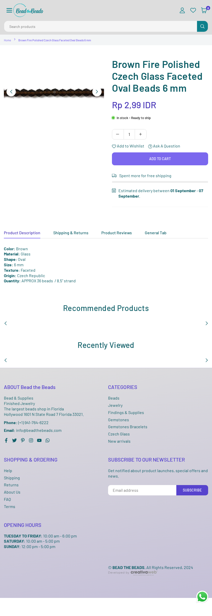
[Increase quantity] (140, 134)
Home (7, 40)
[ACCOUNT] (182, 10)
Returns (11, 484)
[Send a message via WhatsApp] (202, 597)
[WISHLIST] (193, 10)
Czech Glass (119, 433)
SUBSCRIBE (192, 490)
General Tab (155, 232)
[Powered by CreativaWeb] (133, 579)
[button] (9, 10)
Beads (113, 397)
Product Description (22, 232)
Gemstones (118, 419)
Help (8, 470)
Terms (9, 506)
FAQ (7, 499)
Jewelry (115, 405)
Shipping (12, 477)
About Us (12, 491)
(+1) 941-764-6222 (26, 422)
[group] (54, 91)
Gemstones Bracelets (127, 426)
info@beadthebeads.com (33, 430)
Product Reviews (116, 232)
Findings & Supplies (126, 412)
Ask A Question (166, 145)
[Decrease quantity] (118, 134)
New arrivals (119, 441)
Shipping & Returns (70, 232)
